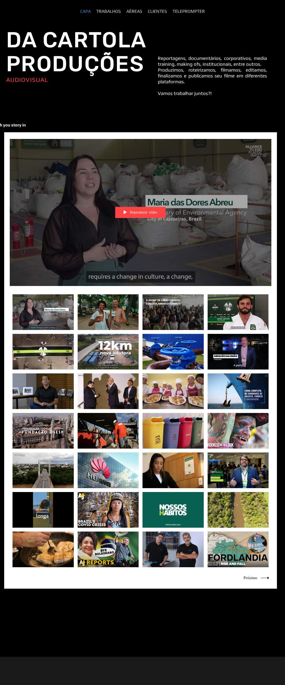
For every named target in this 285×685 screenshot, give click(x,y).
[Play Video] (43, 312)
